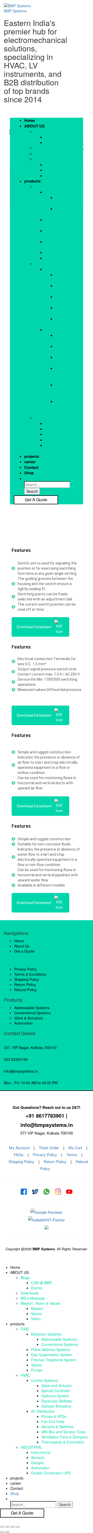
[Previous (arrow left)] (2, 1532)
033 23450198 (16, 1059)
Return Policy (55, 1161)
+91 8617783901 (45, 1115)
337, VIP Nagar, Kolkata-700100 (30, 1047)
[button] (51, 126)
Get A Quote (36, 500)
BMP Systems (15, 10)
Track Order (49, 1147)
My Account (19, 1147)
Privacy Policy (45, 1154)
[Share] (7, 1527)
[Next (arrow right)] (7, 1532)
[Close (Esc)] (2, 1527)
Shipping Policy (21, 1161)
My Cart (75, 1147)
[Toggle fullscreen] (12, 1527)
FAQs (19, 1154)
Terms (71, 1154)
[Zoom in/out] (18, 1527)
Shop (29, 473)
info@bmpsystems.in (21, 1071)
